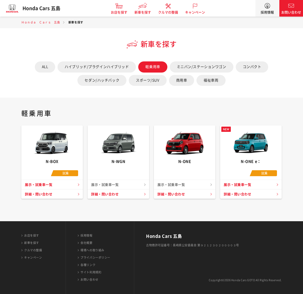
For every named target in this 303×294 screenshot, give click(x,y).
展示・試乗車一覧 (38, 184)
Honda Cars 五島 (41, 8)
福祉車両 (211, 80)
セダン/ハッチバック (102, 80)
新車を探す (142, 12)
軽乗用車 (152, 67)
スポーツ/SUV (147, 80)
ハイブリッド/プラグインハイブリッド (97, 67)
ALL (45, 67)
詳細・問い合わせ (38, 194)
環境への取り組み (92, 250)
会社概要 (86, 242)
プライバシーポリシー (95, 257)
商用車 (181, 80)
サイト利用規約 (90, 272)
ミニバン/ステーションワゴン (201, 67)
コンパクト (252, 67)
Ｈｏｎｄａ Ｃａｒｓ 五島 (40, 22)
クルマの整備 (168, 12)
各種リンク (87, 264)
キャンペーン (195, 12)
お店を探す (119, 12)
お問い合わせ (291, 12)
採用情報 (267, 12)
